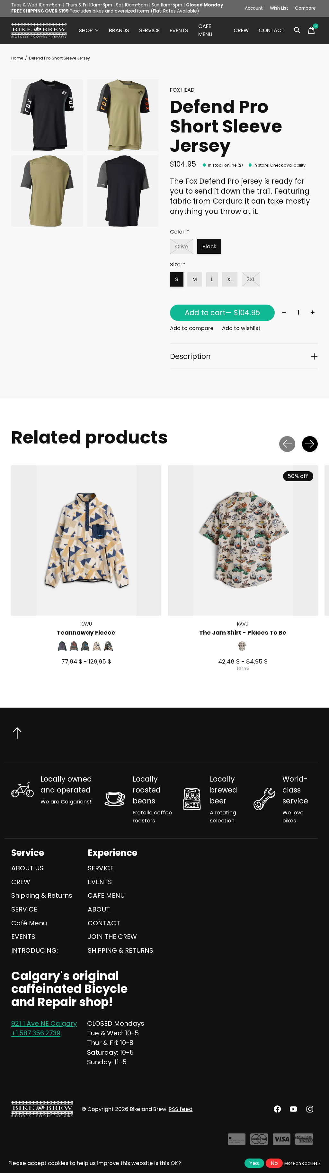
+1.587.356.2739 (35, 1033)
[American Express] (304, 1141)
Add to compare (192, 328)
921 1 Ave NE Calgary (44, 1023)
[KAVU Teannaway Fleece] (86, 540)
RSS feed (180, 1109)
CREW (241, 30)
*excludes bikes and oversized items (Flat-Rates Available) (105, 11)
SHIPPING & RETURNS (120, 950)
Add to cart (222, 312)
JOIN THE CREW (112, 936)
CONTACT (272, 30)
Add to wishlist (241, 328)
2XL (250, 279)
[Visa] (281, 1141)
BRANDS (119, 30)
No (274, 1163)
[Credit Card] (236, 1141)
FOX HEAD (182, 90)
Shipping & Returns (41, 895)
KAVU (86, 624)
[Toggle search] (297, 30)
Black (209, 246)
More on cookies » (302, 1163)
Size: (177, 264)
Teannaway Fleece (86, 632)
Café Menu (29, 923)
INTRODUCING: (34, 950)
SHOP (86, 30)
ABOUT (99, 909)
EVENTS (179, 30)
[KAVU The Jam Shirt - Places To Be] (243, 540)
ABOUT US (27, 868)
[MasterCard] (259, 1141)
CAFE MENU (205, 30)
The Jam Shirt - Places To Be (242, 632)
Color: (179, 231)
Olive (181, 246)
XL (230, 279)
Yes (254, 1163)
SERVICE (149, 30)
